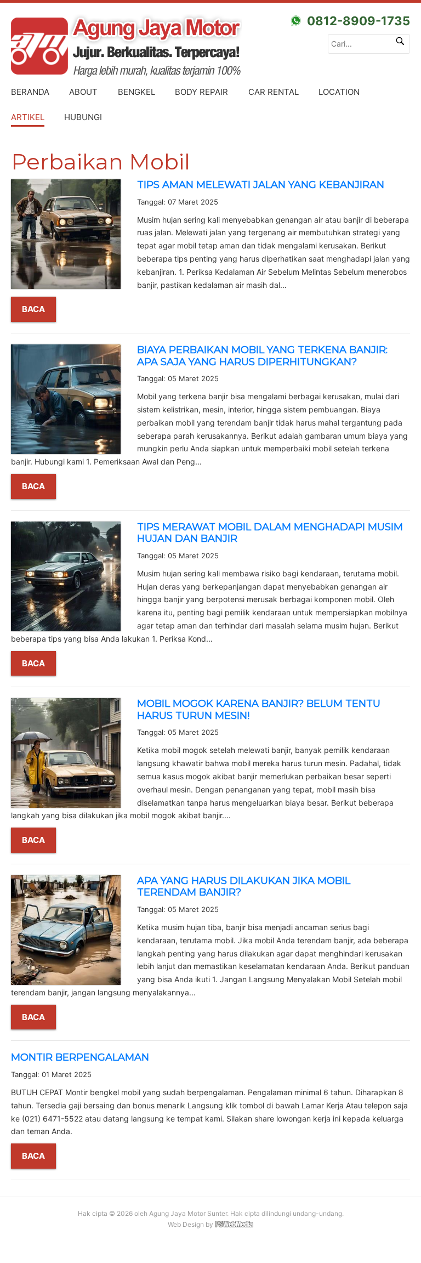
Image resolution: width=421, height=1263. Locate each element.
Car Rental (273, 92)
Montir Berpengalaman (80, 1057)
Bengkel (136, 92)
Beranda (30, 92)
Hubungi (83, 117)
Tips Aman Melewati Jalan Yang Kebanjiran (260, 185)
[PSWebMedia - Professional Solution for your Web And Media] (234, 1225)
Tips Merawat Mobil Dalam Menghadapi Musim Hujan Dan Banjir (270, 533)
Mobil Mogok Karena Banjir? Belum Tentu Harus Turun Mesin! (258, 710)
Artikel (27, 117)
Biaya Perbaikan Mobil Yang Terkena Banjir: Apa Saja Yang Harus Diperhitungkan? (262, 356)
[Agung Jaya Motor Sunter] (210, 47)
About (83, 92)
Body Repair (201, 92)
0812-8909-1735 (358, 21)
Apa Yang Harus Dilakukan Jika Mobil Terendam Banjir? (243, 887)
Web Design (186, 1224)
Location (339, 92)
